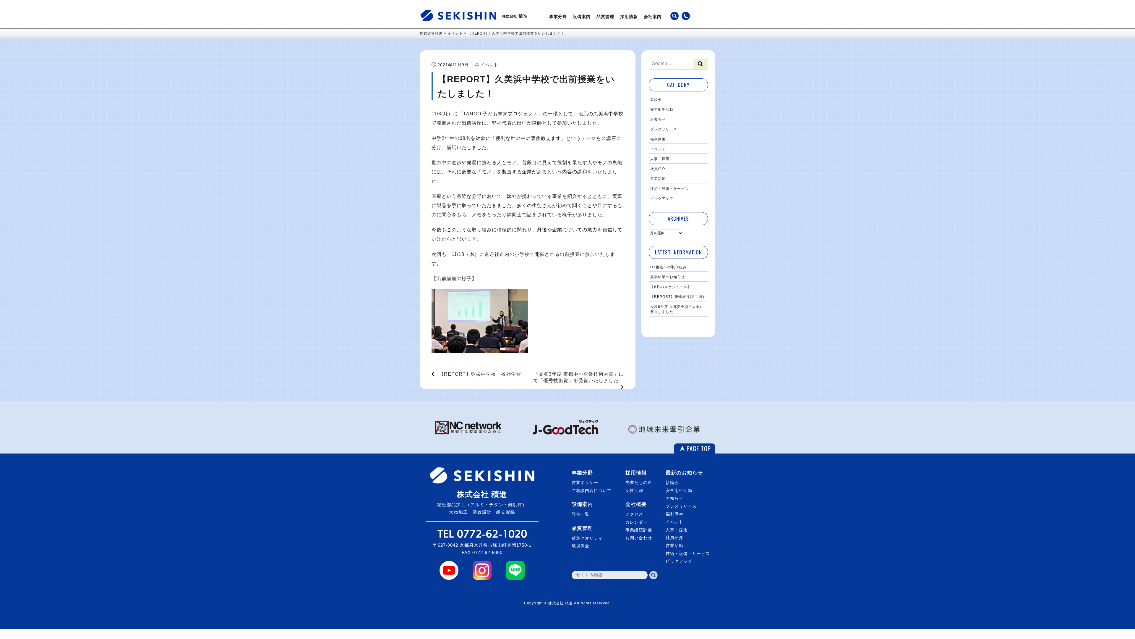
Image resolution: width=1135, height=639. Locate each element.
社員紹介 (658, 169)
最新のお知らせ (684, 473)
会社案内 (652, 16)
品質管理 (605, 16)
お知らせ (658, 119)
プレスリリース (663, 129)
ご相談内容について (592, 490)
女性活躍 (634, 490)
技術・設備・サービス (669, 189)
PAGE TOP (699, 448)
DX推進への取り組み (668, 267)
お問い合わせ (638, 537)
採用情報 (629, 16)
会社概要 (636, 504)
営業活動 (658, 179)
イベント (658, 149)
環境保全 (580, 545)
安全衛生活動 (661, 109)
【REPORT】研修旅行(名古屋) (677, 297)
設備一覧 (580, 514)
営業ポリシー (585, 482)
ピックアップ (661, 198)
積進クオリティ (587, 538)
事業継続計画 (638, 529)
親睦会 (656, 100)
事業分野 (558, 16)
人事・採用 (659, 159)
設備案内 (582, 16)
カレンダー (636, 522)
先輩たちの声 (638, 482)
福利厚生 (658, 139)
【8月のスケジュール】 (670, 287)
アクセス (634, 514)
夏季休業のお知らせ (667, 277)
